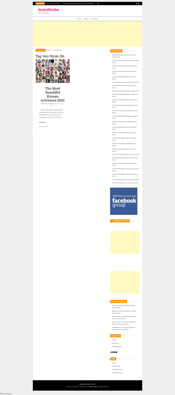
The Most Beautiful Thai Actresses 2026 (125, 179)
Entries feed (116, 366)
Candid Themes (103, 387)
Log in (114, 363)
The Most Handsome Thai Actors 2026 (125, 183)
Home (79, 19)
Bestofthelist (48, 10)
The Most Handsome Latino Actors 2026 (125, 82)
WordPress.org (117, 373)
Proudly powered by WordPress (76, 387)
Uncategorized (117, 346)
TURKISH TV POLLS (121, 221)
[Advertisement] (87, 34)
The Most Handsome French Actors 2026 (125, 154)
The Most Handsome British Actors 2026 (125, 91)
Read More (42, 122)
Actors (86, 19)
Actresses (94, 19)
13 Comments (44, 126)
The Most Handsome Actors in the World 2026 (77, 3)
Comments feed (117, 369)
